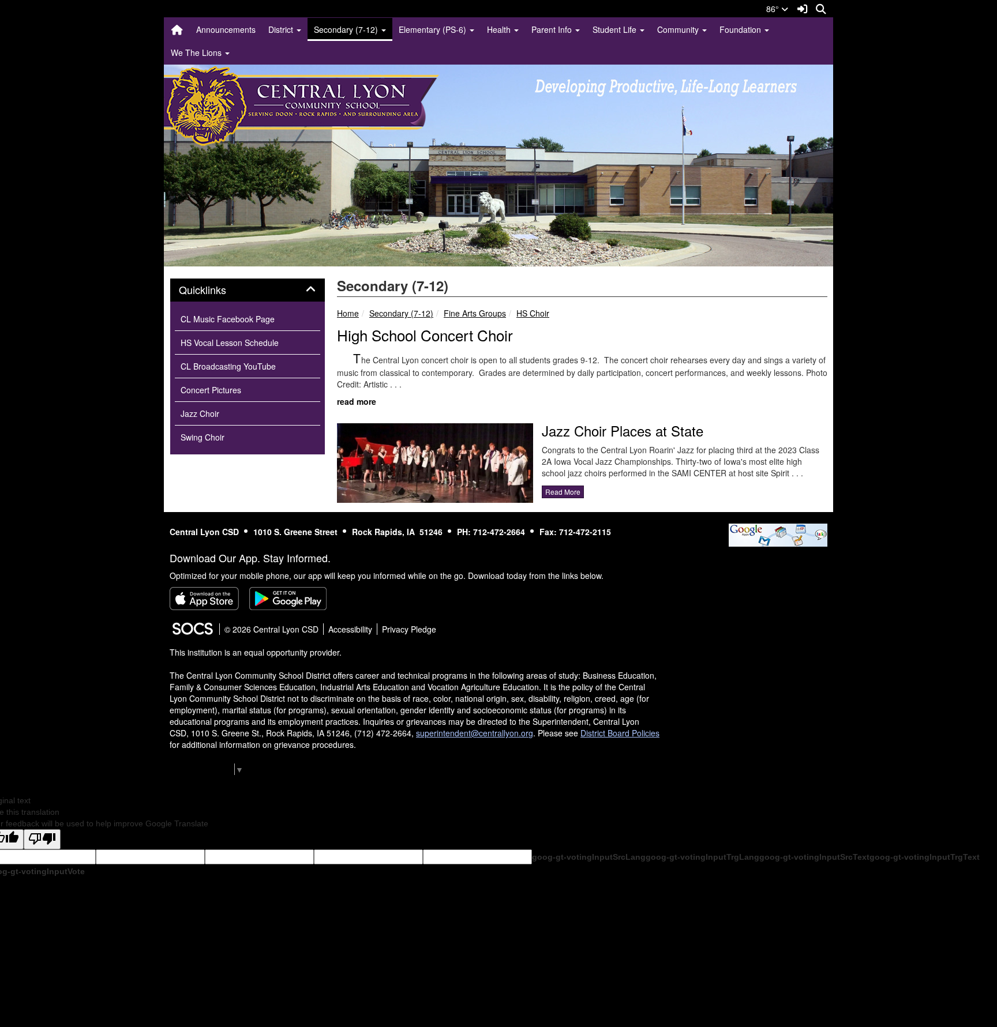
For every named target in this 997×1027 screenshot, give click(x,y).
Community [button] (679, 29)
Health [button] (500, 29)
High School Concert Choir (425, 334)
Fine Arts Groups (475, 313)
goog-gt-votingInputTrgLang (702, 857)
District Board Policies (619, 733)
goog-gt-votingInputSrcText (814, 857)
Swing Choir (202, 437)
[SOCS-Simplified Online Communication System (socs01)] (192, 629)
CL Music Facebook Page (228, 319)
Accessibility (350, 629)
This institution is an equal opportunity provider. (256, 652)
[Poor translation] (42, 839)
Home (348, 313)
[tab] (247, 290)
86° (773, 8)
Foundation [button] (741, 29)
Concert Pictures (211, 390)
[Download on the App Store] (204, 598)
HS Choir (532, 313)
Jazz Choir (200, 413)
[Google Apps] (778, 533)
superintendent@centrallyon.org (474, 733)
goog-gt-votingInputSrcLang (589, 857)
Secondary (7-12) (401, 313)
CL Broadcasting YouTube (228, 366)
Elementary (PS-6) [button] (433, 29)
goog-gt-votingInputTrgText (924, 857)
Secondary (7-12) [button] (347, 29)
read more (356, 401)
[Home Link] (177, 29)
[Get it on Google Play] (288, 598)
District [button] (281, 29)
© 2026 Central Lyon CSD (271, 629)
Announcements (226, 29)
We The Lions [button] (197, 52)
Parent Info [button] (552, 29)
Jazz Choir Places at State (622, 430)
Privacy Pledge (409, 629)
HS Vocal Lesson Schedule (230, 342)
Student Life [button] (616, 29)
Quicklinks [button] (215, 290)
